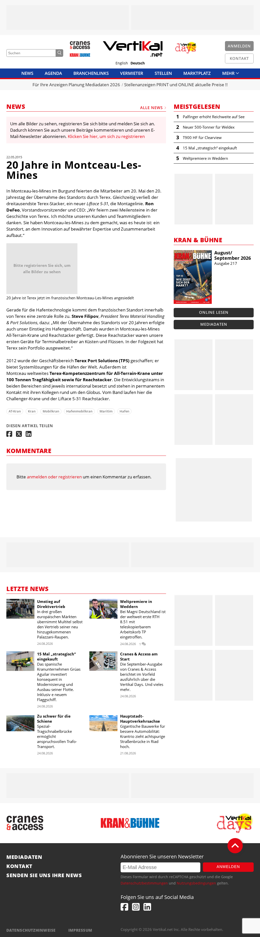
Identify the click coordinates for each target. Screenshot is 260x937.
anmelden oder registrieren (54, 477)
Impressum (80, 930)
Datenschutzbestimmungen (144, 883)
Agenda (53, 73)
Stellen (163, 73)
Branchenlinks (91, 73)
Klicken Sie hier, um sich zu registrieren (106, 136)
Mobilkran (51, 411)
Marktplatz (197, 73)
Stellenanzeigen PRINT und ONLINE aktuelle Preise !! (176, 85)
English (122, 63)
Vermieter (131, 73)
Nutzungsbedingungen (196, 883)
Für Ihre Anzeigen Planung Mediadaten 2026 (76, 85)
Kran (32, 411)
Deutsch (138, 63)
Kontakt (19, 866)
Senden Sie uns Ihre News (44, 875)
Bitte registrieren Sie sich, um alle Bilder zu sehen (42, 268)
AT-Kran (15, 411)
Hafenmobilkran (79, 411)
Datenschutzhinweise (31, 930)
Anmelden (228, 866)
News (27, 73)
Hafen (124, 411)
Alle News (151, 107)
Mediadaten (213, 324)
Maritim (106, 411)
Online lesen (214, 312)
